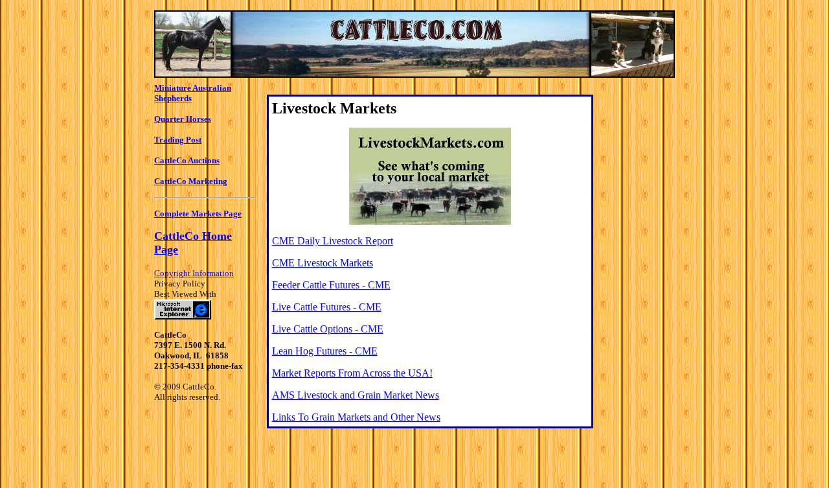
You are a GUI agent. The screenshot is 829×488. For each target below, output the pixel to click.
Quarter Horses (182, 119)
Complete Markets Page (198, 213)
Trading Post (177, 140)
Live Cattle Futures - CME (326, 306)
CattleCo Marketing (190, 181)
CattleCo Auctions (187, 160)
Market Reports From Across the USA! (352, 372)
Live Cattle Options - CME (327, 328)
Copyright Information (194, 273)
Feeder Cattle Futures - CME (331, 284)
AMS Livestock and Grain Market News (355, 395)
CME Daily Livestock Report (332, 240)
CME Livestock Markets (322, 262)
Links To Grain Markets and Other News (356, 417)
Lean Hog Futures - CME (325, 350)
